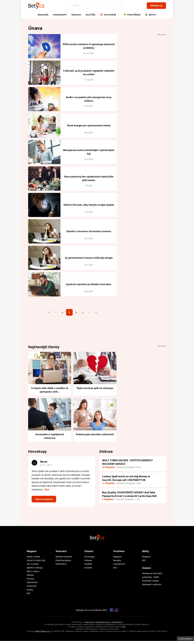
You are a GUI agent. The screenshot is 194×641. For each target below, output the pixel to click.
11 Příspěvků (108, 483)
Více (46, 489)
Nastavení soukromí (151, 584)
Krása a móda (33, 556)
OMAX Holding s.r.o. (42, 631)
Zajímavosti (32, 582)
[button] (121, 5)
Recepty (117, 560)
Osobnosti (31, 586)
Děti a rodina (33, 571)
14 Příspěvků (108, 467)
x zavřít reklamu (185, 638)
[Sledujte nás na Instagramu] (115, 610)
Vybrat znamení (44, 499)
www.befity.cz (117, 622)
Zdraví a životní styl (36, 560)
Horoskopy (60, 14)
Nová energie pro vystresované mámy (88, 125)
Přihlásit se (156, 5)
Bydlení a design (35, 567)
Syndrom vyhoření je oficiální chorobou (88, 284)
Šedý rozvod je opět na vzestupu (95, 388)
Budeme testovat (64, 556)
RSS (28, 593)
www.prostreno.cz (103, 622)
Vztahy (30, 589)
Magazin (146, 556)
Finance (30, 578)
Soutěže (90, 14)
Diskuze (76, 14)
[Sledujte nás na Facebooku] (111, 610)
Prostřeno (134, 14)
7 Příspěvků (108, 499)
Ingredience (119, 564)
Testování (109, 14)
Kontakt (88, 567)
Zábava (30, 575)
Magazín (43, 14)
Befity (152, 14)
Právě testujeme (63, 560)
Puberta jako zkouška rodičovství (95, 434)
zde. (124, 627)
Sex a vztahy (32, 564)
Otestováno (61, 564)
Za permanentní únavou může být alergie (89, 257)
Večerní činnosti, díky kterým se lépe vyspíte (88, 204)
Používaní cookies (150, 580)
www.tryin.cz (90, 622)
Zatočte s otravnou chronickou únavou (88, 231)
